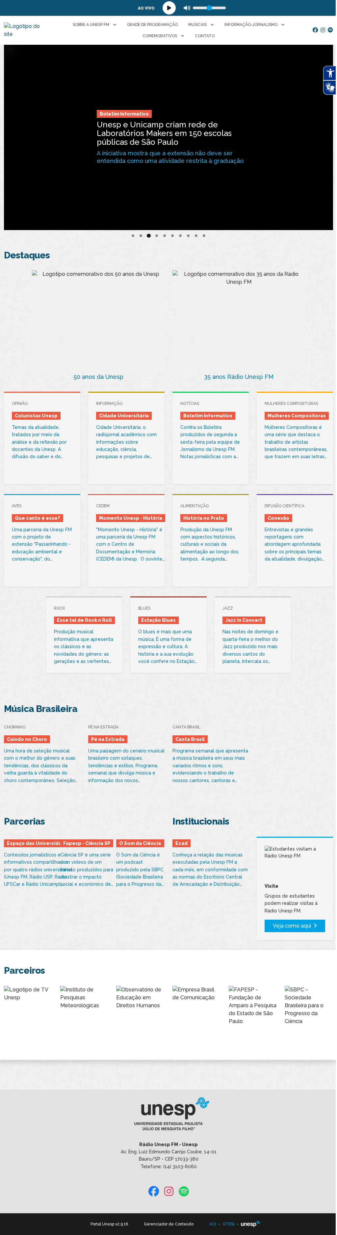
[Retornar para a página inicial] (168, 1115)
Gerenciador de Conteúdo (169, 1224)
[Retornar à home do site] (24, 30)
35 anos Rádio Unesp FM (238, 376)
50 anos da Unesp (98, 376)
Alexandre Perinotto (191, 122)
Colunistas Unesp (137, 122)
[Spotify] (330, 30)
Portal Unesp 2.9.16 (109, 1224)
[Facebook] (315, 30)
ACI (212, 1224)
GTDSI (228, 1224)
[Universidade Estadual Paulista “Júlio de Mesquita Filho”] (251, 1224)
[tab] (133, 236)
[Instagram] (323, 30)
